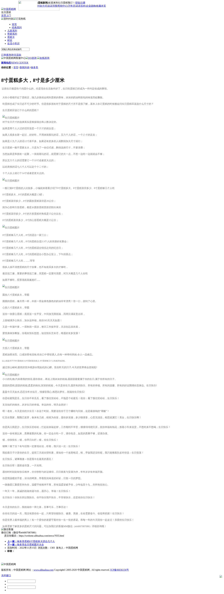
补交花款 (16, 54)
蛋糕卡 (11, 37)
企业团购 (91, 6)
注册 (82, 2)
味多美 (34, 67)
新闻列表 (24, 67)
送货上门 (6, 15)
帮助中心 (63, 6)
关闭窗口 (6, 575)
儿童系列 (12, 30)
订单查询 (6, 54)
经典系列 (17, 27)
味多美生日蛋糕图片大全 (25, 544)
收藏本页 (101, 6)
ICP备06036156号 (119, 570)
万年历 (71, 6)
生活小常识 (13, 43)
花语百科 (80, 6)
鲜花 (9, 40)
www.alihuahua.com (43, 570)
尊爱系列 (12, 34)
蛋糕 (18, 188)
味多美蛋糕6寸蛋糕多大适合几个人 (31, 541)
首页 (14, 24)
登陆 (77, 2)
